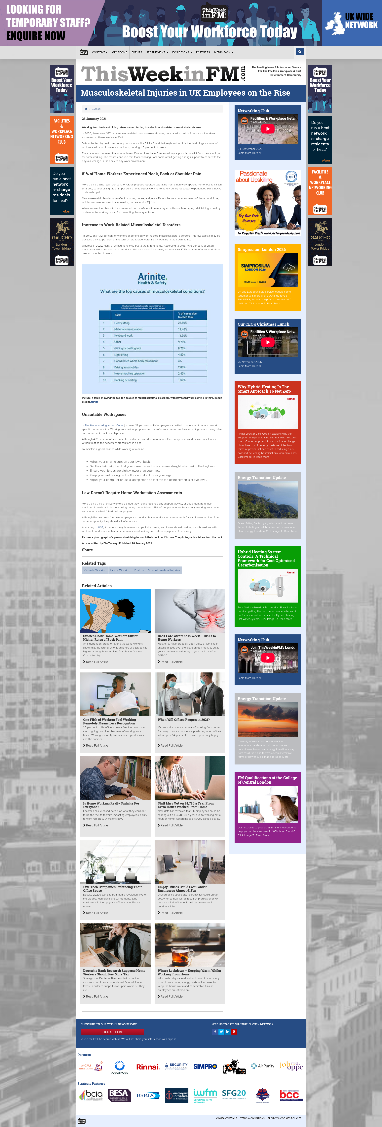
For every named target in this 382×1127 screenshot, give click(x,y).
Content (98, 52)
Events (137, 52)
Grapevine (119, 52)
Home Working (120, 570)
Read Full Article (96, 662)
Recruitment (156, 52)
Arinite (94, 402)
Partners (203, 52)
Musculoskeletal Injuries (164, 570)
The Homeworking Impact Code (103, 425)
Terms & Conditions (252, 1118)
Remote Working (95, 570)
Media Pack (222, 52)
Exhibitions (181, 52)
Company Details (226, 1118)
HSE (100, 527)
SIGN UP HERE (112, 1032)
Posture (139, 570)
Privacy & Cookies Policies (284, 1118)
